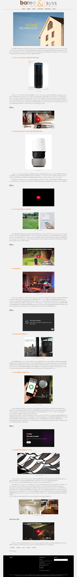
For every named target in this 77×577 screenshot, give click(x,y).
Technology (34, 547)
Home (24, 547)
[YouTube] (43, 570)
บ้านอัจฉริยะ (12, 547)
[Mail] (47, 570)
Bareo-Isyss (18, 547)
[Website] (49, 570)
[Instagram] (46, 570)
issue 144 (28, 547)
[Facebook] (40, 570)
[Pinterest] (44, 570)
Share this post (13, 551)
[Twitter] (41, 570)
